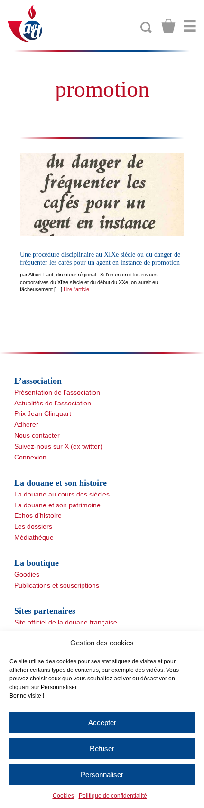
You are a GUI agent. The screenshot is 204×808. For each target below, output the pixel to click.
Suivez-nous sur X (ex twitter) (58, 446)
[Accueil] (25, 23)
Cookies (63, 795)
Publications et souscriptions (56, 585)
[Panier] (168, 26)
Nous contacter (37, 435)
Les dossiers (33, 526)
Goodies (26, 574)
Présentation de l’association (57, 392)
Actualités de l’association (52, 403)
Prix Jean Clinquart (42, 413)
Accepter (102, 722)
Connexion (30, 457)
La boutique (36, 563)
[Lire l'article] (102, 194)
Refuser (102, 748)
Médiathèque (34, 537)
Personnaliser (102, 775)
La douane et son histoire (60, 482)
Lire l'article (76, 289)
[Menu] (190, 26)
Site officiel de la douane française (65, 622)
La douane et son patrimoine (57, 505)
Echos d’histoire (38, 515)
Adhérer (26, 424)
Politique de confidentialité (113, 795)
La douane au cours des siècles (62, 494)
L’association (38, 381)
